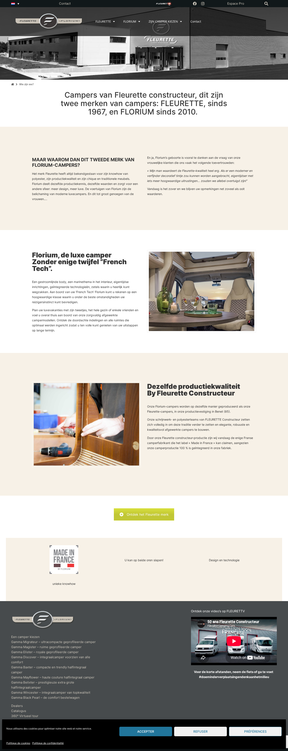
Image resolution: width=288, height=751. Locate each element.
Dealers (17, 706)
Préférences (255, 731)
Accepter (145, 731)
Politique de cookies (18, 743)
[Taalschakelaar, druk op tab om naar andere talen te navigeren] (15, 3)
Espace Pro (235, 3)
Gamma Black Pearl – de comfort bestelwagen (45, 698)
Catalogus (18, 711)
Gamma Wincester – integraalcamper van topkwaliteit (50, 692)
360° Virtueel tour (24, 716)
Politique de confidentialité (48, 743)
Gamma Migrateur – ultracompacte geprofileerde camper (53, 642)
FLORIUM (129, 21)
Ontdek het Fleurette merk (148, 514)
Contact (65, 3)
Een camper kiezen (25, 637)
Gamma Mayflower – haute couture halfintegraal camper (52, 677)
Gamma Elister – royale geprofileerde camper (45, 652)
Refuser (200, 731)
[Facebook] (195, 3)
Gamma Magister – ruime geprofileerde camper (46, 647)
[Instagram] (203, 3)
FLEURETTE (103, 21)
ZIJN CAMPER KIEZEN (163, 21)
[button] (266, 3)
